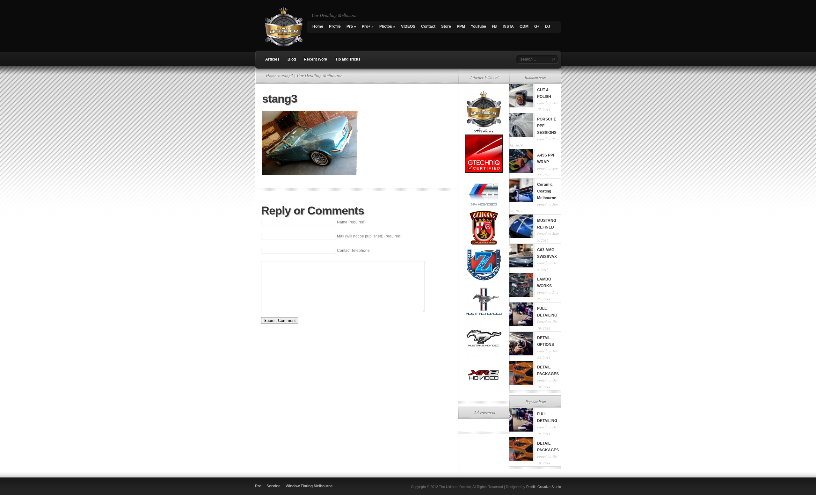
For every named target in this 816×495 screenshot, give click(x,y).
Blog (292, 59)
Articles (272, 59)
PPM (461, 26)
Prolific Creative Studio (543, 487)
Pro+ (368, 26)
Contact (428, 26)
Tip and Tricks (348, 59)
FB (494, 26)
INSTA (508, 26)
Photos (387, 26)
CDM (524, 26)
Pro (351, 26)
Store (446, 26)
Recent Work (315, 59)
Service (273, 486)
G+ (536, 26)
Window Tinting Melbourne (309, 486)
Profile (335, 26)
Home (317, 26)
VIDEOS (408, 26)
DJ (547, 26)
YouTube (478, 26)
